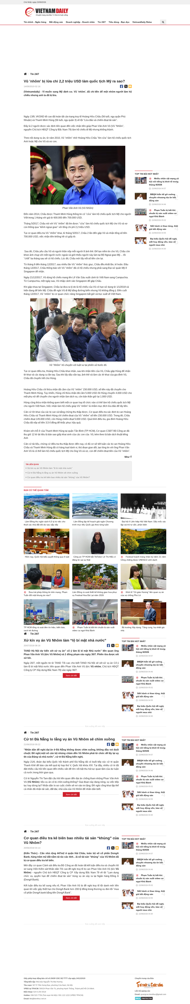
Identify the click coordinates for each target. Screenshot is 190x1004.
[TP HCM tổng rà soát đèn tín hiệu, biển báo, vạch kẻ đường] (46, 612)
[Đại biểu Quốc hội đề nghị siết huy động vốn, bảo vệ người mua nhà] (141, 240)
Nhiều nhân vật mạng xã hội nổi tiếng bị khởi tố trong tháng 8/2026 (164, 181)
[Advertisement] (95, 47)
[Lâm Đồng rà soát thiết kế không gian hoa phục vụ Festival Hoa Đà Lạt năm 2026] (95, 576)
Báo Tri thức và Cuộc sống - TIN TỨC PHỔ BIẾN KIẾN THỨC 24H (46, 12)
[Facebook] (121, 86)
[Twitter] (126, 86)
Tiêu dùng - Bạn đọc (119, 22)
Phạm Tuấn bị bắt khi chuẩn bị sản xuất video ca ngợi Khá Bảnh (162, 213)
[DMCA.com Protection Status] (144, 998)
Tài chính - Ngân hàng (35, 22)
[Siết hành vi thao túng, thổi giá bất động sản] (141, 228)
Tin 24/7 (102, 22)
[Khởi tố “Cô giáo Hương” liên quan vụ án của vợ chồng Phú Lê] (143, 576)
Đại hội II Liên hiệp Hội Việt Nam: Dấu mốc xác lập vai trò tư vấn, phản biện (143, 523)
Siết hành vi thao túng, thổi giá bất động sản (163, 227)
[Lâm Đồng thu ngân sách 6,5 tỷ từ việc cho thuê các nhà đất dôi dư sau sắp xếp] (46, 506)
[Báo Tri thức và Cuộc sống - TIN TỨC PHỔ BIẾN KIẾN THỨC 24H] (150, 985)
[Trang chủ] (25, 74)
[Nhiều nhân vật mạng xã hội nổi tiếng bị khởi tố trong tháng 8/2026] (141, 180)
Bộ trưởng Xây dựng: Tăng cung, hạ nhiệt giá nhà (142, 629)
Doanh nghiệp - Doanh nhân (80, 22)
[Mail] (130, 86)
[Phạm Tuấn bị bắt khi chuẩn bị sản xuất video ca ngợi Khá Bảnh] (141, 212)
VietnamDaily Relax (142, 22)
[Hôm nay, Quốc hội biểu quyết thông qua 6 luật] (46, 541)
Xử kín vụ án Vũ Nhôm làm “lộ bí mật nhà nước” (49, 468)
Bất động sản (56, 22)
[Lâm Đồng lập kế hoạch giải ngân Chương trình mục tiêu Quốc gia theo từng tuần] (95, 506)
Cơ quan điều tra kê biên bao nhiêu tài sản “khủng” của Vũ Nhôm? (58, 477)
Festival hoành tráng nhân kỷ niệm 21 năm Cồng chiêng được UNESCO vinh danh (143, 558)
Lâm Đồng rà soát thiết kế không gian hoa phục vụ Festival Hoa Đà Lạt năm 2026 (94, 593)
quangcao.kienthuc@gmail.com (153, 994)
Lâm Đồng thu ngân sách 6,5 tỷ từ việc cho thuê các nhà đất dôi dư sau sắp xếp (44, 523)
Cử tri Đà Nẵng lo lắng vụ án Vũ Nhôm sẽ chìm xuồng (52, 473)
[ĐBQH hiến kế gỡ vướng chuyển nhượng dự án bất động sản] (141, 196)
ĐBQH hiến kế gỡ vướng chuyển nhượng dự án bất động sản (162, 197)
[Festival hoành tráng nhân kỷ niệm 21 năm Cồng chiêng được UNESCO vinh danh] (143, 541)
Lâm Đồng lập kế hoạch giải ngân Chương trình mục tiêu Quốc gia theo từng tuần (92, 523)
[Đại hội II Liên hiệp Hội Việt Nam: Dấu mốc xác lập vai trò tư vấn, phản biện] (143, 506)
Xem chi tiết (71, 675)
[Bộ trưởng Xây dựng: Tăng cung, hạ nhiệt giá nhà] (143, 612)
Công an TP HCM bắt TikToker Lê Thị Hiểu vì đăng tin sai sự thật (94, 558)
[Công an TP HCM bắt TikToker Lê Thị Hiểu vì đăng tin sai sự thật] (95, 541)
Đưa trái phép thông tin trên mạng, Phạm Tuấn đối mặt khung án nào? (45, 593)
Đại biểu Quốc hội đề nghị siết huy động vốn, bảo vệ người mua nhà (163, 242)
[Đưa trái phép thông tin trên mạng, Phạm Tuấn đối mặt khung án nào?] (46, 576)
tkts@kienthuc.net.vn (38, 999)
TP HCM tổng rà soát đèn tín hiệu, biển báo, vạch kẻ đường (44, 629)
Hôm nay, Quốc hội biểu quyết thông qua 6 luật (47, 557)
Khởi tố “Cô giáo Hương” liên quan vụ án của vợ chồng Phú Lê (142, 593)
